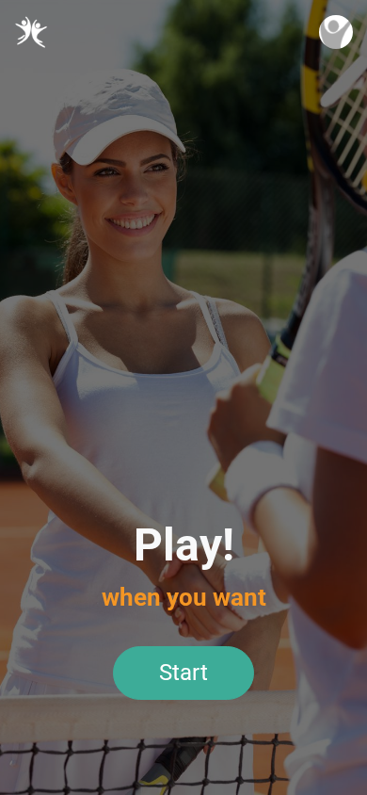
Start (183, 672)
